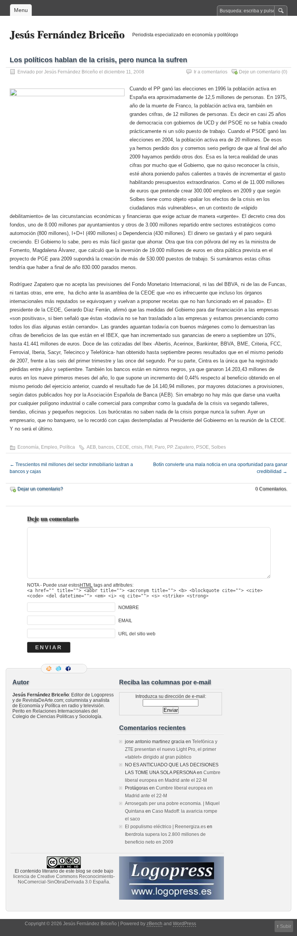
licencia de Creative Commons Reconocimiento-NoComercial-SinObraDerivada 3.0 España (64, 879)
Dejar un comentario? (40, 489)
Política (67, 447)
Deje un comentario (259, 72)
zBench (154, 923)
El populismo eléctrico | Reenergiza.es (165, 826)
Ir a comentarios (210, 72)
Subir (285, 926)
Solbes (218, 447)
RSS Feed (49, 668)
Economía (28, 447)
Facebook (69, 668)
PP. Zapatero (180, 447)
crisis (136, 447)
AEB (91, 447)
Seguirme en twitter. (59, 668)
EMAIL (125, 620)
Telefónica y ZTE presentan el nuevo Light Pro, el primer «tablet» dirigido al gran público (171, 749)
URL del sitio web (136, 633)
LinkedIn (78, 668)
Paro (160, 447)
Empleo (49, 447)
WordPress (184, 923)
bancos (106, 447)
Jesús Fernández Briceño (67, 34)
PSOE (202, 447)
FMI (148, 447)
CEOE (122, 447)
